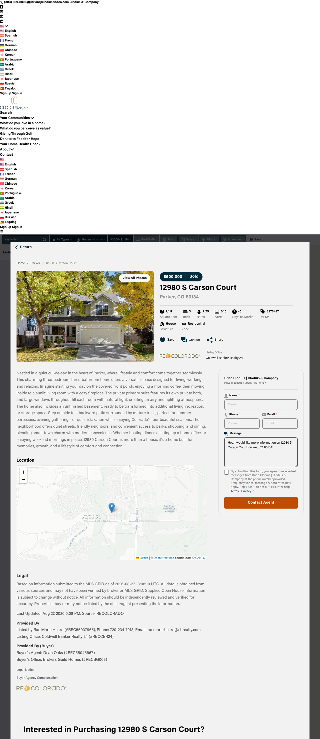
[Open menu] (1, 232)
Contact (6, 155)
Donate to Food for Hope (19, 139)
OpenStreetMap (164, 558)
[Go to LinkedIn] (1, 21)
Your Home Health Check (20, 144)
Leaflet (143, 558)
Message (236, 433)
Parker (35, 263)
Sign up (5, 93)
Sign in (17, 93)
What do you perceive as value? (25, 128)
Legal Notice (25, 670)
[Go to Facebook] (1, 6)
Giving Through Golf (16, 134)
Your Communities (15, 118)
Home (20, 263)
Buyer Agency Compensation (37, 678)
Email (272, 414)
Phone (234, 414)
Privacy (246, 491)
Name (234, 395)
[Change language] (4, 26)
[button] (111, 508)
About (5, 149)
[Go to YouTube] (1, 16)
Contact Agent (261, 503)
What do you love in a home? (22, 123)
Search (6, 113)
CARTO (200, 558)
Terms (235, 491)
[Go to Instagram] (1, 11)
